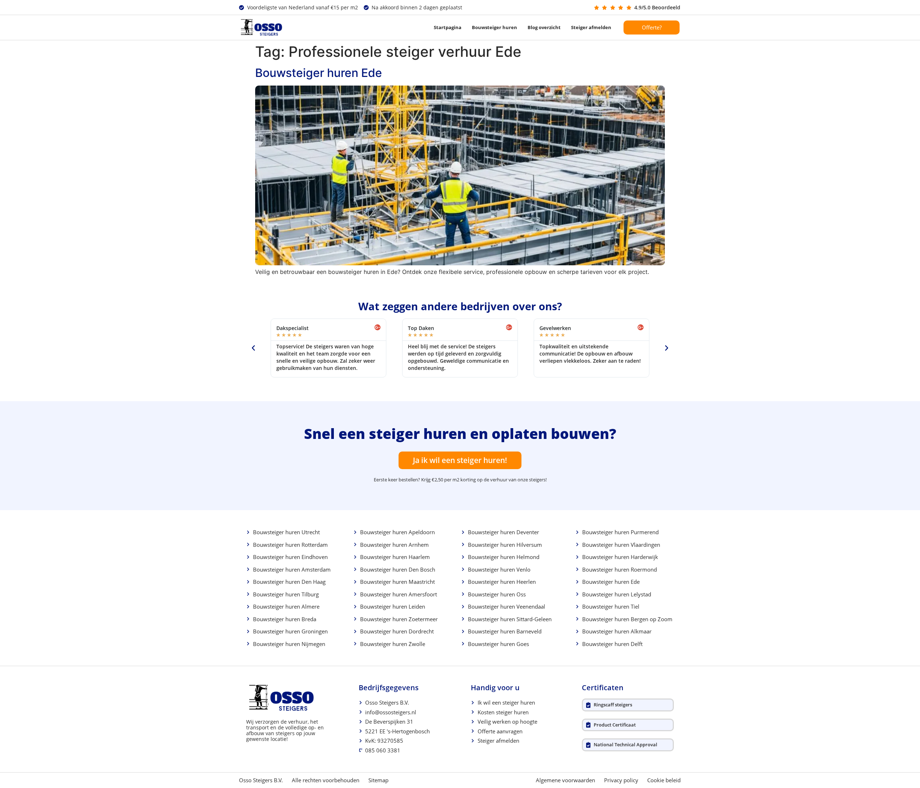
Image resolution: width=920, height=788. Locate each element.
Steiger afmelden (591, 27)
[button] (253, 348)
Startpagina (447, 27)
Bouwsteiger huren (494, 27)
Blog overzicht (544, 27)
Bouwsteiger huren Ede (318, 73)
